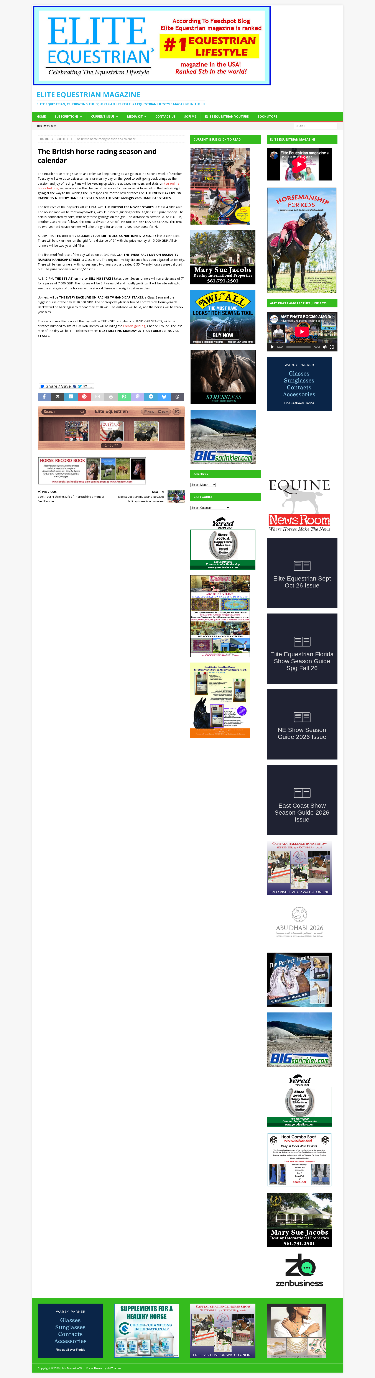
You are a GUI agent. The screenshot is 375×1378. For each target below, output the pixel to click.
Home (41, 116)
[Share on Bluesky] (164, 397)
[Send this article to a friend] (97, 397)
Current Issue (103, 116)
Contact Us (165, 116)
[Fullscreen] (331, 347)
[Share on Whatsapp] (124, 397)
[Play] (272, 347)
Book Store (267, 116)
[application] (302, 331)
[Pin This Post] (84, 397)
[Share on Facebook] (44, 397)
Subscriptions (67, 116)
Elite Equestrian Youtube (227, 116)
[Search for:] (315, 126)
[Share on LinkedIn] (70, 397)
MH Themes (114, 1368)
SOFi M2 (190, 116)
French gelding (134, 326)
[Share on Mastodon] (137, 397)
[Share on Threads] (177, 397)
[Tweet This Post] (57, 397)
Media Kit (135, 116)
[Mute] (324, 347)
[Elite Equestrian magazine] (151, 83)
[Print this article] (110, 397)
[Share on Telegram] (150, 397)
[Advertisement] (117, 362)
